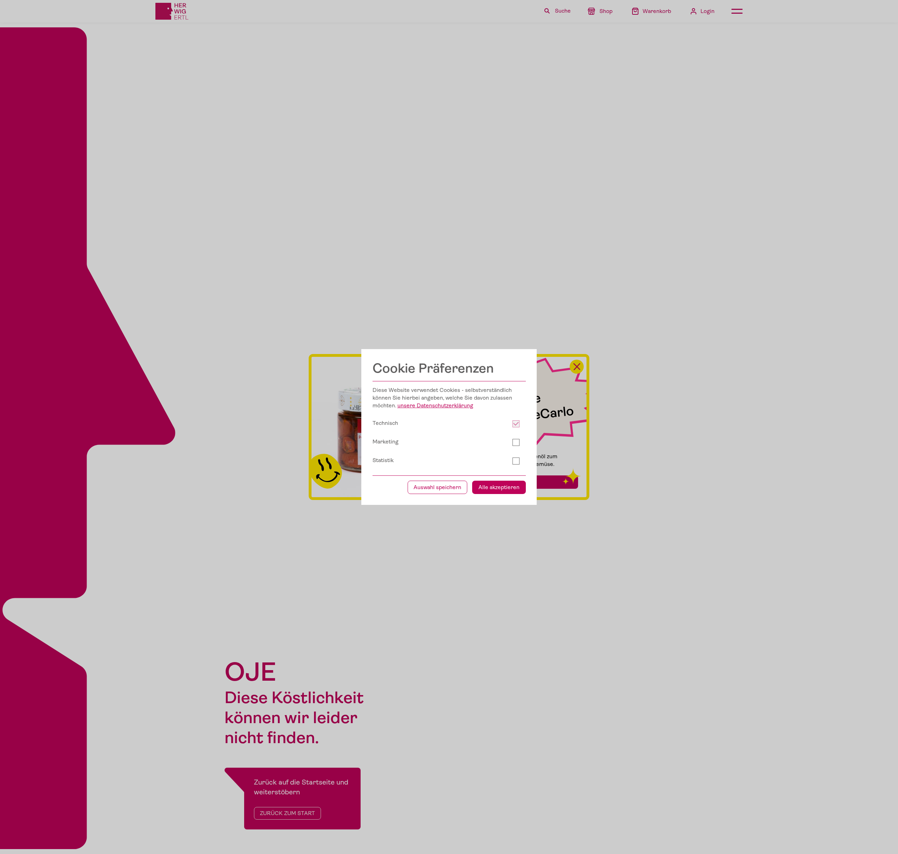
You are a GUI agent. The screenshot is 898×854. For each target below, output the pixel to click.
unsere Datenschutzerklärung (435, 405)
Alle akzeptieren (499, 487)
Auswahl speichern (437, 487)
